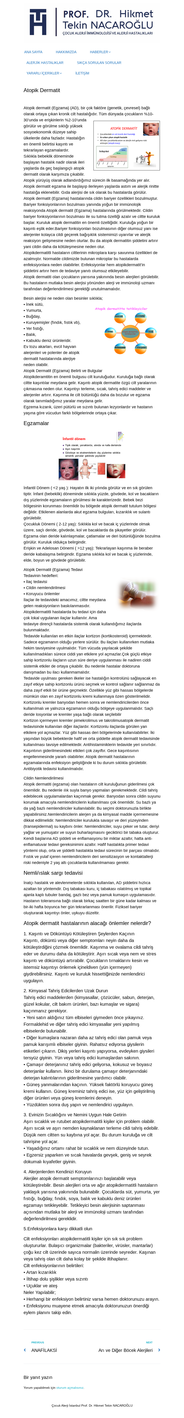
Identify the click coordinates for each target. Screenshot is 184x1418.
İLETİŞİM (82, 73)
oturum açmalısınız (69, 1387)
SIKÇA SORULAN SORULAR (99, 63)
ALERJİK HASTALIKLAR (45, 63)
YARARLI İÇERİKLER (42, 73)
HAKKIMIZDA (66, 52)
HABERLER (99, 52)
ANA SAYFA (33, 52)
